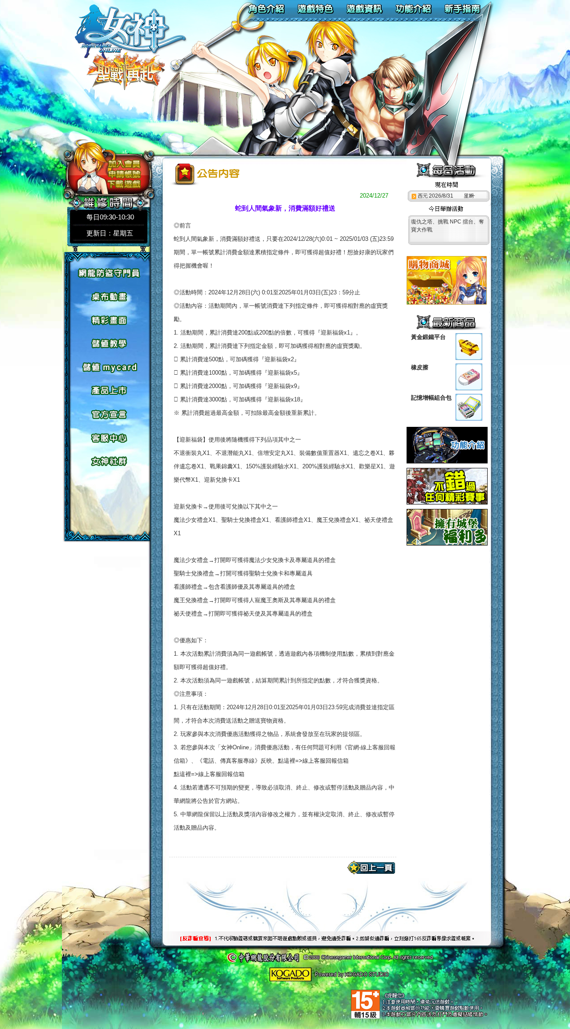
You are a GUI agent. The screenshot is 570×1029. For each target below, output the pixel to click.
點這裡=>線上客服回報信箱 (313, 760)
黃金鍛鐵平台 (428, 337)
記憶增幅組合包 (431, 397)
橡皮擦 (419, 367)
